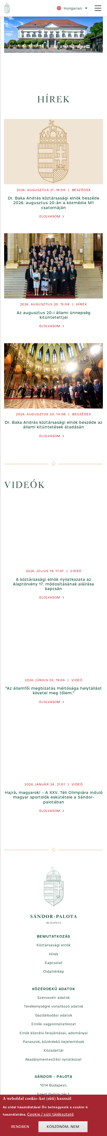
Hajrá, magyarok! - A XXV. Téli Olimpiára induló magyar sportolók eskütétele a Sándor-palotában (54, 797)
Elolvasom (49, 216)
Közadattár (54, 1050)
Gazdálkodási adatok (53, 1015)
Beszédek (81, 190)
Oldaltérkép (53, 971)
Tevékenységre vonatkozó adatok (53, 1006)
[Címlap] (28, 8)
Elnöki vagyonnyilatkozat (53, 1024)
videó (75, 571)
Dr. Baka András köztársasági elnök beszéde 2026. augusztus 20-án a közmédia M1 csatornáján (53, 203)
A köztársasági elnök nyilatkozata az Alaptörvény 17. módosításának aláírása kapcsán (53, 584)
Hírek (81, 304)
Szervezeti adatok (53, 997)
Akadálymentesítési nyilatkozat (53, 1059)
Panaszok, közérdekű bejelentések (53, 1041)
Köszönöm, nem (63, 1126)
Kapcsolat (54, 963)
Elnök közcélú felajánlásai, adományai (53, 1033)
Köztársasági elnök (53, 945)
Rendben (20, 1126)
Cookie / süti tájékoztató (50, 1114)
